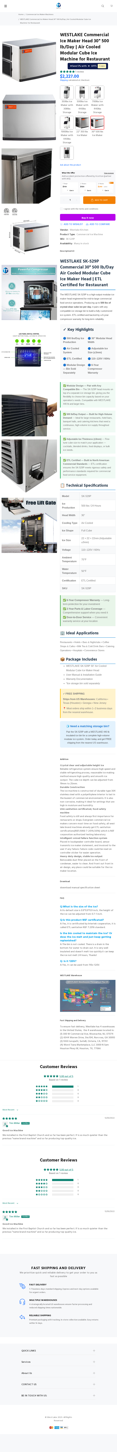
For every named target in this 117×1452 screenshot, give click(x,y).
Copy (102, 66)
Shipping (64, 80)
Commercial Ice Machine (89, 235)
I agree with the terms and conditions (81, 209)
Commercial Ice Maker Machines (39, 14)
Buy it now (88, 218)
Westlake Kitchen (79, 230)
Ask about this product (70, 165)
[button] (67, 72)
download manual (70, 888)
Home (21, 14)
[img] (9, 1119)
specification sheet (90, 888)
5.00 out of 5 (66, 1076)
